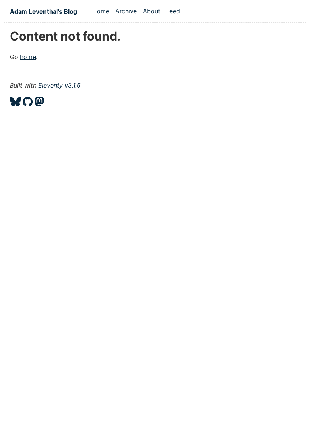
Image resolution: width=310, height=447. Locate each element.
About (151, 11)
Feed (173, 11)
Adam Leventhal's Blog (43, 11)
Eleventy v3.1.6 (59, 85)
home (28, 57)
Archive (126, 11)
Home (100, 11)
